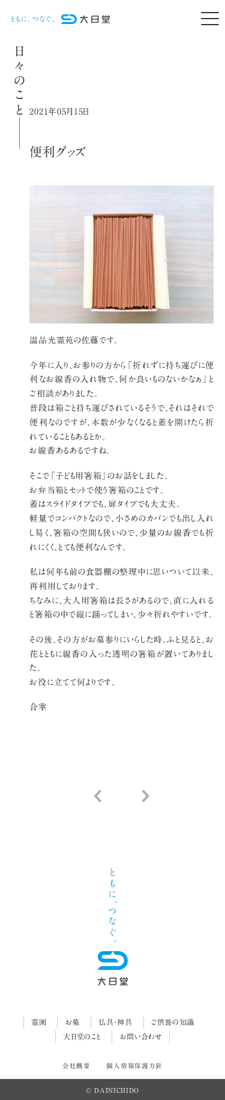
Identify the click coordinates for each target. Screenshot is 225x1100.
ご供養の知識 (172, 1022)
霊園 (38, 1022)
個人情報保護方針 (134, 1066)
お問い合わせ (141, 1036)
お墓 (72, 1022)
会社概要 (76, 1066)
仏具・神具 (115, 1022)
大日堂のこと (82, 1036)
